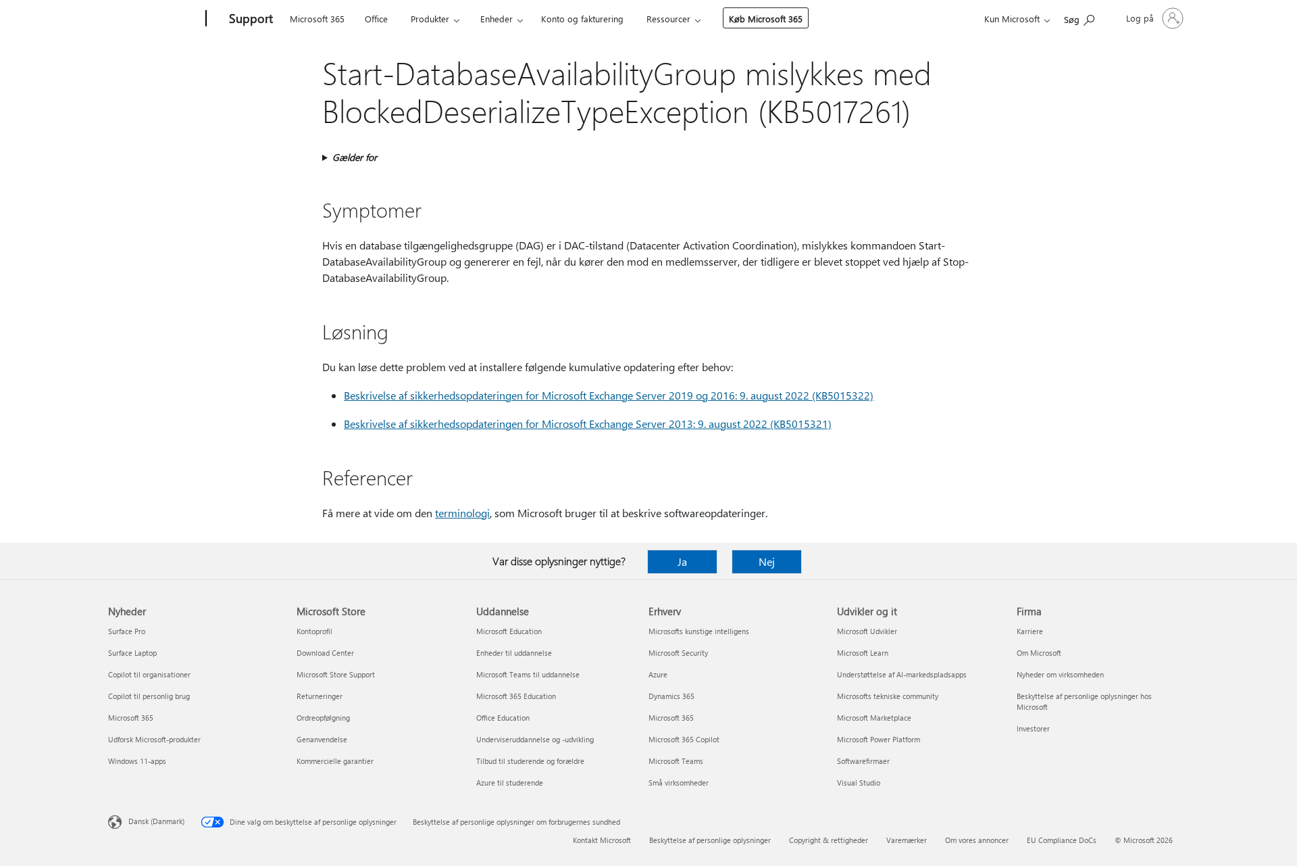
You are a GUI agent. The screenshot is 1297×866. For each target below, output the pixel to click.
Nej (767, 561)
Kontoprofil (314, 631)
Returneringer (319, 696)
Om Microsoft (1039, 653)
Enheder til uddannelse (514, 653)
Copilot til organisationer (149, 674)
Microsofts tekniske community (887, 696)
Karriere (1030, 631)
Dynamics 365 (671, 696)
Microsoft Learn (862, 653)
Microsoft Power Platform (878, 739)
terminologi (462, 513)
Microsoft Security (678, 653)
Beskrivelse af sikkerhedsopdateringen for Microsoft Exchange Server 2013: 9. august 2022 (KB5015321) (588, 423)
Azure (657, 674)
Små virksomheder (678, 782)
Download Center (325, 653)
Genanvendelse (322, 739)
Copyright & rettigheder (828, 840)
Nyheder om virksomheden (1060, 674)
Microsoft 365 (317, 18)
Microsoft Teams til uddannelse (528, 674)
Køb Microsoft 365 (766, 18)
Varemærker (906, 840)
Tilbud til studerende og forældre (530, 761)
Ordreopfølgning (323, 718)
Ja (682, 561)
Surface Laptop (132, 653)
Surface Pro (126, 631)
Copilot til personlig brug (149, 696)
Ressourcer (668, 18)
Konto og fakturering (582, 18)
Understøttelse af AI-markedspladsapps (902, 674)
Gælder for (354, 157)
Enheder (496, 18)
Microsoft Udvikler (867, 631)
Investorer (1033, 728)
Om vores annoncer (977, 840)
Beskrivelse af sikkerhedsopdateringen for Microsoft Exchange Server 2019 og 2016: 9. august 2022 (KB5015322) (608, 395)
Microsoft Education (509, 631)
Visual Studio (858, 782)
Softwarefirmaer (863, 761)
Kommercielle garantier (335, 761)
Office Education (503, 718)
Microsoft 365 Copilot (683, 739)
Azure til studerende (509, 782)
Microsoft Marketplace (874, 718)
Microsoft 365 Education (516, 696)
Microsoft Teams (675, 761)
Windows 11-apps (137, 761)
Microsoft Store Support (336, 674)
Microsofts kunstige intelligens (698, 631)
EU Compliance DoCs (1061, 840)
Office (376, 18)
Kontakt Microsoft (602, 840)
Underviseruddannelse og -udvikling (535, 739)
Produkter (430, 18)
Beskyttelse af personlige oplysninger (710, 840)
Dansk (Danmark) (156, 821)
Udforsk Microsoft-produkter (154, 739)
